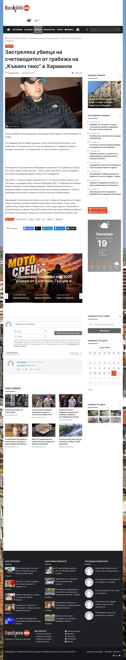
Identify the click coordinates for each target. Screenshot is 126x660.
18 (95, 373)
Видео (70, 30)
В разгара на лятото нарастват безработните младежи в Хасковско (102, 102)
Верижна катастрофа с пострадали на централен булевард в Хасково (65, 618)
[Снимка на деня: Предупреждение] (93, 420)
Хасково (28, 30)
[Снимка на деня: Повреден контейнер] (104, 413)
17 (90, 373)
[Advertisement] (50, 459)
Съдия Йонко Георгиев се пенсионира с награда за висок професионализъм (16, 441)
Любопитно (49, 30)
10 (90, 368)
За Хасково (71, 639)
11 (95, 368)
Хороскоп (71, 636)
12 (100, 368)
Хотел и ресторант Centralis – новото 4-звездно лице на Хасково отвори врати (27, 570)
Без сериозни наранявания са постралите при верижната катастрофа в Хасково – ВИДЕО (67, 592)
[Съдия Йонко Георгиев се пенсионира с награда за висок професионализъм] (16, 430)
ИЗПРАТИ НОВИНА (98, 212)
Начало (10, 38)
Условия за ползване (95, 652)
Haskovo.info (14, 73)
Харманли (59, 219)
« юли (90, 390)
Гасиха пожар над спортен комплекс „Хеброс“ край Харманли (70, 441)
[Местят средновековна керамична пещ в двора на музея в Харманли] (43, 430)
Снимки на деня (73, 631)
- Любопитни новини (43, 639)
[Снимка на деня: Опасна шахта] (116, 420)
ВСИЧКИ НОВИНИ (98, 209)
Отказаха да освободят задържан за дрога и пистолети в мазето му (42, 412)
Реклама (108, 652)
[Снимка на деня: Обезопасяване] (116, 413)
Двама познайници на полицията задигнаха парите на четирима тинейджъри (44, 280)
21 (109, 373)
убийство (50, 219)
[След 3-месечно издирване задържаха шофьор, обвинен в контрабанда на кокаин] (70, 400)
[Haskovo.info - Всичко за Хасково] (17, 8)
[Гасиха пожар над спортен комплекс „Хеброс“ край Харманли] (70, 430)
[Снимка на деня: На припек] (93, 413)
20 (104, 373)
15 (114, 368)
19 (100, 373)
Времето (70, 634)
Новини (18, 30)
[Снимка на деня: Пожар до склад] (104, 420)
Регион (38, 30)
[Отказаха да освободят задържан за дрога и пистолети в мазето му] (43, 400)
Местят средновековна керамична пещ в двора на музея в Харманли (43, 441)
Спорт (60, 30)
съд (43, 219)
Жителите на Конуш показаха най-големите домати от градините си (27, 584)
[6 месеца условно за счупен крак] (16, 400)
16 (118, 368)
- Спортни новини (42, 641)
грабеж (31, 219)
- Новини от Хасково (43, 634)
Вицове (70, 641)
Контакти (116, 652)
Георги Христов (21, 219)
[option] (43, 278)
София (38, 219)
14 (109, 368)
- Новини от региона (43, 636)
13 (104, 368)
